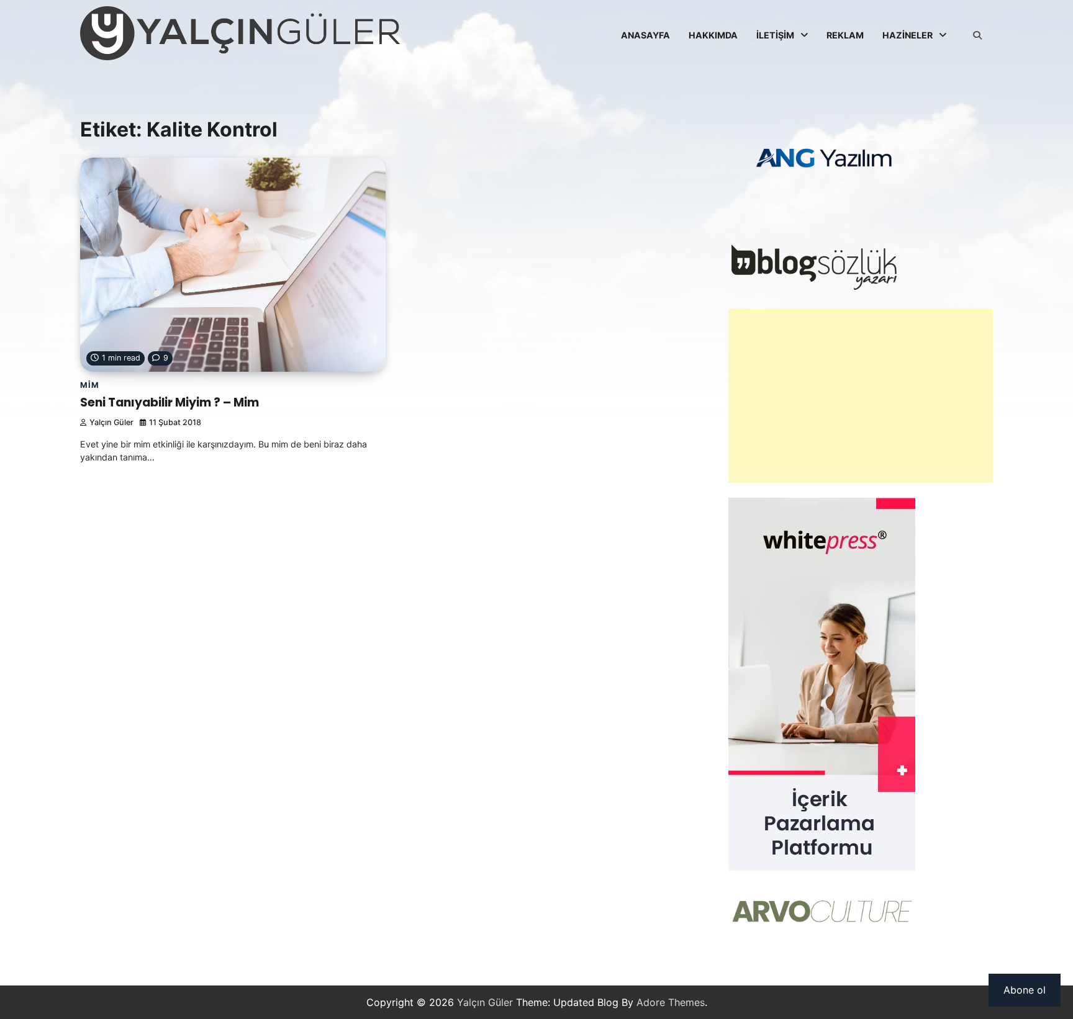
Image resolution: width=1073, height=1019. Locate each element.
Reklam (845, 35)
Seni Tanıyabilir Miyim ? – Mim (169, 402)
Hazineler (907, 35)
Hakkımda (713, 35)
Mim (89, 385)
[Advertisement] (860, 396)
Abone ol (1024, 990)
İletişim (775, 35)
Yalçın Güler (111, 422)
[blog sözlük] (813, 287)
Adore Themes (670, 1002)
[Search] (977, 35)
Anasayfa (645, 35)
